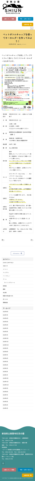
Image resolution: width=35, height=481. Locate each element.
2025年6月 (5, 358)
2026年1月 (5, 335)
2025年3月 (5, 368)
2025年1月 (5, 375)
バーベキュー (6, 276)
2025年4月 (5, 365)
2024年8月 (5, 391)
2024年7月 (5, 395)
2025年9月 (5, 348)
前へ (3, 240)
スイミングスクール (9, 282)
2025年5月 (5, 361)
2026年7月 (5, 315)
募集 (4, 289)
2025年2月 (5, 371)
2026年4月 (5, 325)
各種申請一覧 (28, 24)
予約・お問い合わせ (26, 19)
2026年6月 (5, 318)
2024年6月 (5, 398)
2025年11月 (5, 341)
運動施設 (5, 302)
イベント (24, 44)
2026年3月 (5, 328)
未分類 (5, 292)
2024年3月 (5, 408)
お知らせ (19, 44)
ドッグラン (6, 272)
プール (5, 279)
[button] (17, 253)
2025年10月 (6, 345)
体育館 (5, 286)
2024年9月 (5, 388)
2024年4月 (5, 405)
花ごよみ (5, 299)
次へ (32, 240)
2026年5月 (5, 321)
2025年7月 (5, 355)
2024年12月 (5, 378)
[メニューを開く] (31, 28)
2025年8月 (5, 351)
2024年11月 (5, 381)
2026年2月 (5, 331)
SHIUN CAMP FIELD (8, 262)
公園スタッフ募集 (9, 19)
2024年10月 (6, 385)
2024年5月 (5, 401)
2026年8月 (5, 311)
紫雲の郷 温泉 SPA (8, 296)
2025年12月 (5, 338)
